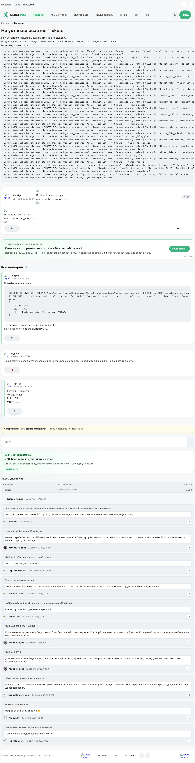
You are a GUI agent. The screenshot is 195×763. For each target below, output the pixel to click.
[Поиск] (190, 442)
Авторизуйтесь (12, 428)
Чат (135, 14)
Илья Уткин (14, 616)
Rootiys (17, 195)
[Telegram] (184, 4)
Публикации (81, 14)
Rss (147, 14)
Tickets (7, 490)
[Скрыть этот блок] (191, 243)
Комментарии (59, 14)
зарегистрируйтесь (37, 428)
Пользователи (104, 14)
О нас (123, 14)
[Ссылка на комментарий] (181, 338)
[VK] (191, 4)
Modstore (6, 4)
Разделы (38, 14)
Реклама (188, 256)
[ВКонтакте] (178, 228)
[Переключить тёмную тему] (175, 15)
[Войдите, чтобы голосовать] (8, 228)
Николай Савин (16, 593)
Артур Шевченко (17, 547)
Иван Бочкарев (16, 642)
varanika (13, 521)
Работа (42, 499)
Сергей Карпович (17, 570)
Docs (17, 4)
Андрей (15, 353)
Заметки (30, 499)
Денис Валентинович (19, 695)
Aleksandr (14, 718)
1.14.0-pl (61, 490)
